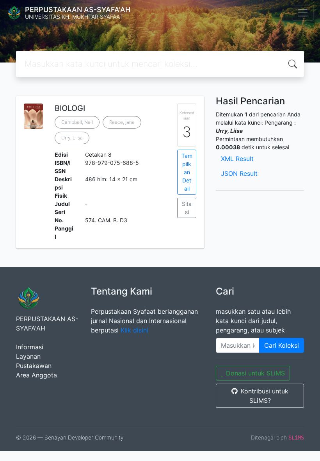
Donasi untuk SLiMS (255, 373)
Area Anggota (36, 375)
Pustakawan (34, 366)
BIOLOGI (70, 108)
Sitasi (187, 207)
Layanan (28, 356)
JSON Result (239, 173)
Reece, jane (122, 122)
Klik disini (134, 330)
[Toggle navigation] (303, 13)
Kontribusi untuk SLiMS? (264, 395)
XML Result (237, 159)
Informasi (29, 347)
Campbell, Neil (77, 122)
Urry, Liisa (72, 138)
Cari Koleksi (281, 345)
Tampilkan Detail (186, 172)
